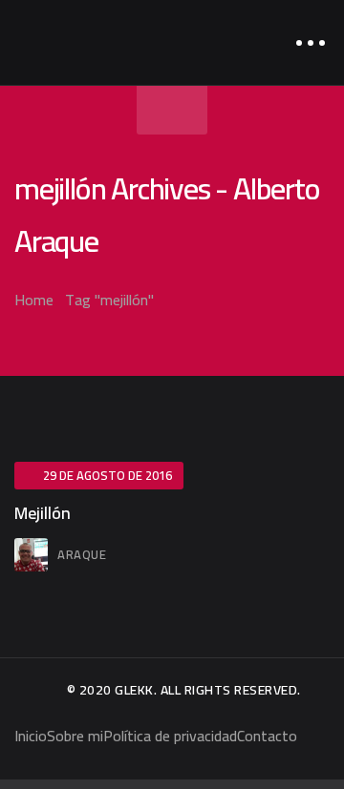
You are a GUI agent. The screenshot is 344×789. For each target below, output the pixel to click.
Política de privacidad (170, 735)
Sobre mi (75, 735)
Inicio (30, 735)
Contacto (267, 735)
